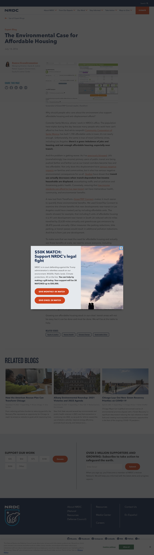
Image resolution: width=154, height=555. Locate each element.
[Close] (121, 248)
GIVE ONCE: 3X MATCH (50, 300)
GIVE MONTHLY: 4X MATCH (52, 291)
